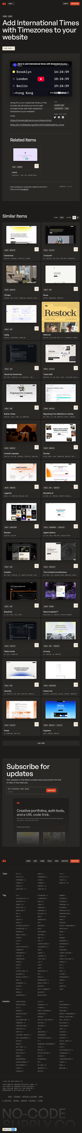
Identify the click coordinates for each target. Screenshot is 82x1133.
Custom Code (59, 105)
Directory (13, 527)
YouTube (16, 1101)
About (10, 1097)
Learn (5, 16)
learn (42, 861)
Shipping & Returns (29, 1097)
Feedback (17, 1097)
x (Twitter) (7, 1101)
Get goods (18, 789)
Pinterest (32, 1101)
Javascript (59, 108)
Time (66, 108)
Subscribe (74, 4)
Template (61, 527)
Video (10, 16)
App (50, 290)
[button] (11, 3)
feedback (24, 189)
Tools (46, 250)
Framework (52, 527)
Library (19, 167)
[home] (4, 4)
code (35, 861)
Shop (56, 861)
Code (13, 167)
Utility (51, 250)
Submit (65, 4)
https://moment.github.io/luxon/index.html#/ (31, 120)
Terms (40, 1097)
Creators (65, 861)
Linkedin (23, 1101)
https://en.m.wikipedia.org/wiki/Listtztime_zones (37, 125)
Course (51, 606)
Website (12, 250)
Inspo (6, 250)
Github (40, 1101)
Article (51, 408)
